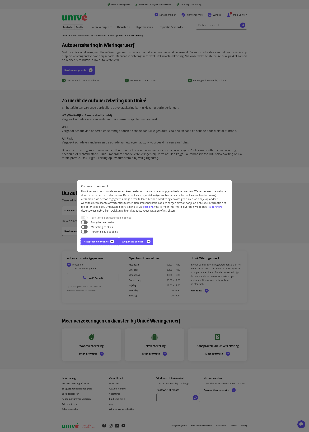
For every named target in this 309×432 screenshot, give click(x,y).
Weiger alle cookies (132, 241)
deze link (148, 206)
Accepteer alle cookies (96, 241)
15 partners (215, 206)
